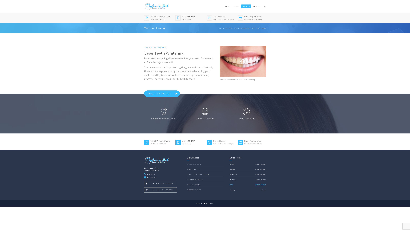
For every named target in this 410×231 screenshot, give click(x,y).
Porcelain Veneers (195, 179)
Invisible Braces (193, 169)
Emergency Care (194, 190)
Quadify (211, 203)
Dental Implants (194, 164)
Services (246, 6)
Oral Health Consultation (198, 174)
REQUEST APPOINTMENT (159, 94)
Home (227, 6)
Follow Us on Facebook (162, 183)
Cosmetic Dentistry (242, 28)
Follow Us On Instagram (163, 190)
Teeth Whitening (194, 185)
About (236, 6)
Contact (257, 6)
